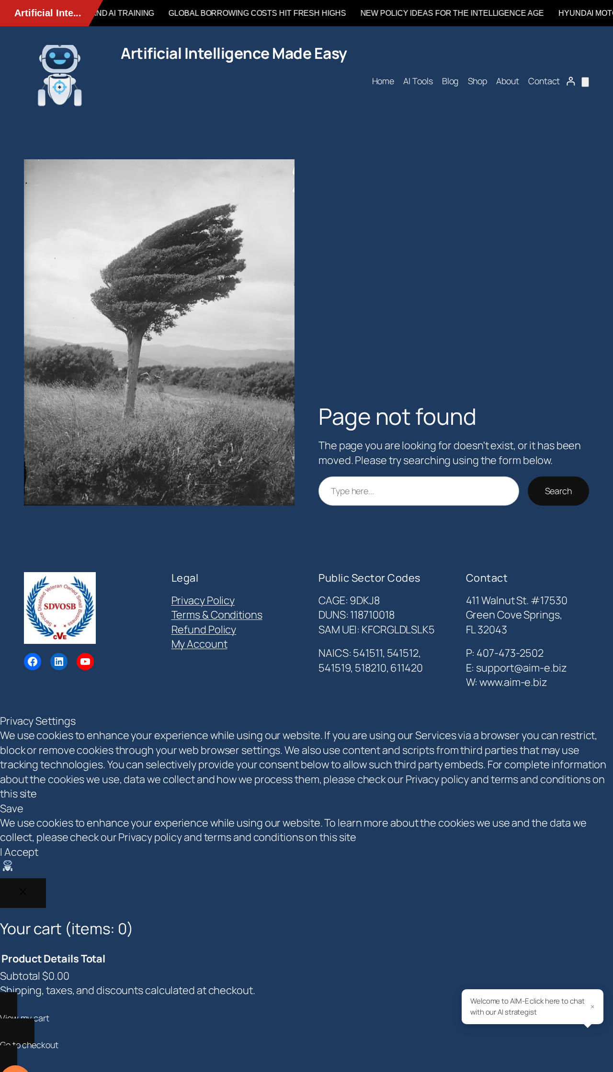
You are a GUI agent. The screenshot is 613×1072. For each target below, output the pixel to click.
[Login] (570, 81)
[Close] (23, 893)
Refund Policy (204, 629)
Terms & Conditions (216, 615)
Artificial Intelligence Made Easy (234, 53)
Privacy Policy (203, 600)
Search (558, 491)
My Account (199, 644)
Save (11, 808)
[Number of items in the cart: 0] (585, 82)
